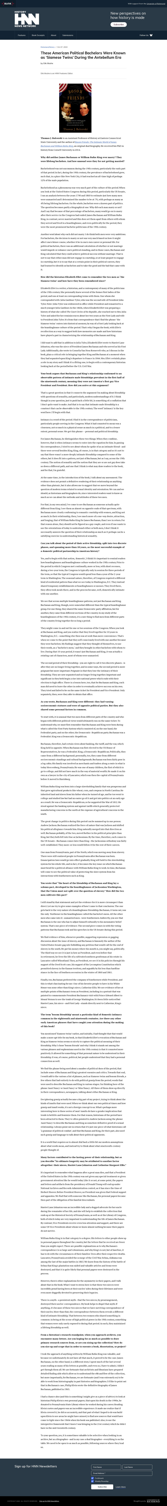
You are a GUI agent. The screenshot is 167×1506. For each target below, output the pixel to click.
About (53, 35)
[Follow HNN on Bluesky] (151, 35)
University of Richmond (156, 4)
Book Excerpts (38, 35)
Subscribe (119, 24)
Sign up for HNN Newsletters (49, 1501)
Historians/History (48, 47)
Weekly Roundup (102, 1481)
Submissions (67, 35)
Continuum (99, 1478)
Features (22, 35)
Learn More (121, 1487)
